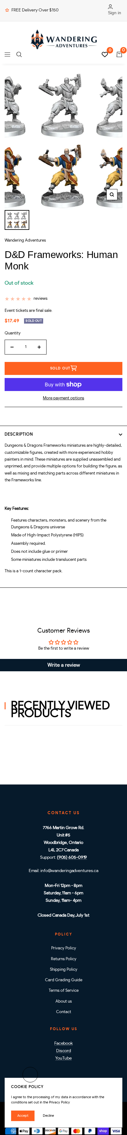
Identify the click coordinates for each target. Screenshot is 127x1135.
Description (19, 434)
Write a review (63, 665)
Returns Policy (63, 959)
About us (63, 1002)
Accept (22, 1115)
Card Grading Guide (63, 980)
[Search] (19, 54)
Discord (63, 1051)
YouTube (63, 1058)
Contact (63, 1012)
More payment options (63, 398)
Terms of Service (64, 991)
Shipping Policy (63, 970)
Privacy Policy (63, 948)
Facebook (63, 1043)
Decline (48, 1115)
